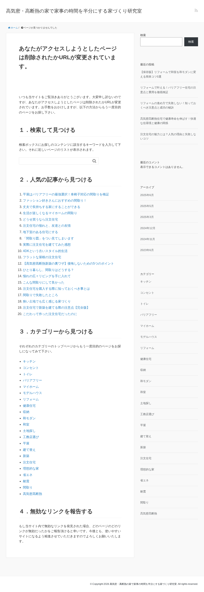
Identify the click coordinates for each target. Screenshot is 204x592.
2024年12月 (147, 228)
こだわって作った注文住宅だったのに (50, 314)
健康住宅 (29, 405)
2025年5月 (147, 206)
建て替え (29, 449)
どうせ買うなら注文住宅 (40, 219)
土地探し (29, 430)
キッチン (29, 361)
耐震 (26, 481)
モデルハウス (32, 393)
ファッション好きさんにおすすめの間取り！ (55, 200)
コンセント (31, 367)
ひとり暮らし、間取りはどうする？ (48, 270)
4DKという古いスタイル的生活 (45, 251)
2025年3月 (147, 217)
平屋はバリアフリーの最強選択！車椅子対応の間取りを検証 (66, 194)
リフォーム (31, 399)
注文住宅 (29, 462)
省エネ (27, 475)
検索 (143, 35)
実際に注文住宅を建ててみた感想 (47, 244)
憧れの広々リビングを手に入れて (47, 276)
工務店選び (31, 437)
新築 (26, 456)
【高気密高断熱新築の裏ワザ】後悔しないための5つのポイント (68, 263)
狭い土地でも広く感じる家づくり (47, 301)
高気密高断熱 (32, 493)
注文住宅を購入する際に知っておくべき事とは (56, 288)
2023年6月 (147, 250)
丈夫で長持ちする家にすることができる (51, 207)
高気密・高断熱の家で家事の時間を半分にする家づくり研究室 (74, 11)
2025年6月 (147, 195)
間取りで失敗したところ (40, 295)
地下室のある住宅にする (40, 232)
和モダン (29, 418)
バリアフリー (32, 380)
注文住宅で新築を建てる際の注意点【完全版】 (56, 307)
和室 (26, 424)
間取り (27, 487)
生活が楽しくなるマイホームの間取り (50, 213)
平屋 (26, 443)
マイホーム (31, 386)
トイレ (27, 374)
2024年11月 (147, 239)
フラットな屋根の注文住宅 (42, 257)
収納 (26, 412)
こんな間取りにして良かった (43, 282)
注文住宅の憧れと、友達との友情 (47, 225)
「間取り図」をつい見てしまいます (48, 238)
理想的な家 (31, 468)
